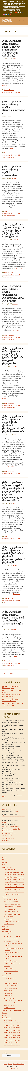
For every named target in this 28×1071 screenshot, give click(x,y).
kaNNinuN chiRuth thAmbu (12, 936)
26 (9, 673)
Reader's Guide (7, 809)
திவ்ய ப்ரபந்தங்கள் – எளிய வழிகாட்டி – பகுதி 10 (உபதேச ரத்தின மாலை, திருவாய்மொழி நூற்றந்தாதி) (12, 48)
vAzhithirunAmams (9, 1005)
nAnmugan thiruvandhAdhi (12, 906)
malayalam (5, 929)
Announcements (13, 7)
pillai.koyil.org (17, 829)
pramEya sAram (8, 993)
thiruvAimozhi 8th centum (12, 1042)
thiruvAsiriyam (8, 919)
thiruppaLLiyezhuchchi (11, 971)
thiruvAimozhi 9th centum (12, 1045)
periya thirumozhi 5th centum (14, 882)
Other (4, 976)
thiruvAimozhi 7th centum (12, 1040)
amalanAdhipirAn (9, 934)
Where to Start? (13, 1)
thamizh (17, 92)
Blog (3, 860)
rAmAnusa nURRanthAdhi (12, 914)
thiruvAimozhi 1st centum (12, 1025)
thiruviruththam (9, 924)
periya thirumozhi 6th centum (14, 884)
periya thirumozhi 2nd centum (14, 874)
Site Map (5, 6)
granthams (14, 4)
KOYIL (7, 20)
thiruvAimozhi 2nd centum (12, 1027)
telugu (4, 1013)
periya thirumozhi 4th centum (14, 879)
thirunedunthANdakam (11, 894)
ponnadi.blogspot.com (9, 833)
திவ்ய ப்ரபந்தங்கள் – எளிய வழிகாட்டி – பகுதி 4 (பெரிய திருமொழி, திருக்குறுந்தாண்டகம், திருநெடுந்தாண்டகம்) (13, 424)
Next (12, 673)
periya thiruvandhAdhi (11, 911)
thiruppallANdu (9, 968)
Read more (5, 85)
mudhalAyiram (7, 931)
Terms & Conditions (18, 1064)
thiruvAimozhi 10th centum (12, 1023)
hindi (3, 864)
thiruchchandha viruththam (12, 963)
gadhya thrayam (9, 981)
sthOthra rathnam (9, 998)
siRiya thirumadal (9, 916)
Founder (11, 10)
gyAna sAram (8, 990)
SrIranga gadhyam (10, 985)
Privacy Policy (8, 1064)
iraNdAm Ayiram (7, 867)
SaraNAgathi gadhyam (12, 983)
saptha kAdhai (8, 995)
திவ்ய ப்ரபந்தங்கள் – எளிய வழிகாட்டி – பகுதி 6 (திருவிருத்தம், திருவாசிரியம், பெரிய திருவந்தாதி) (13, 293)
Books (20, 4)
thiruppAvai (7, 973)
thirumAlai (7, 966)
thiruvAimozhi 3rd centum (12, 1030)
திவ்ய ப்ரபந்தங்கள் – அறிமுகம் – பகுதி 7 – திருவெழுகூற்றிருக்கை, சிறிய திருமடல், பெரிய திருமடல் (14, 230)
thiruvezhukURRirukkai (11, 921)
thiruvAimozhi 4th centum (12, 1032)
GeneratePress (14, 1068)
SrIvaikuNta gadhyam (11, 988)
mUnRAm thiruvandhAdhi (12, 904)
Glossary (5, 862)
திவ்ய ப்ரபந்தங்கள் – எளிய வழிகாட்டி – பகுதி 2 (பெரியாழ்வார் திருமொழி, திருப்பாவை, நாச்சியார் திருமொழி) (13, 555)
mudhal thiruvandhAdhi (11, 902)
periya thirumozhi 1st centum (14, 872)
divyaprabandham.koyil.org (10, 826)
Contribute (18, 10)
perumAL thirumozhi (10, 961)
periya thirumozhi (9, 869)
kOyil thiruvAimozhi (10, 1020)
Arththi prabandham (10, 978)
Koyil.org (5, 1)
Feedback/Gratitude (9, 9)
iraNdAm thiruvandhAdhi (11, 899)
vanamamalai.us (7, 836)
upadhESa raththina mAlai (12, 1003)
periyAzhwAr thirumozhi (11, 941)
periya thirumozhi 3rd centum (14, 877)
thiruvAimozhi (6, 1018)
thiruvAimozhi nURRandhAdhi (13, 1000)
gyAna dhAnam (13, 6)
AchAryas (22, 1)
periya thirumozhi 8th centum (14, 889)
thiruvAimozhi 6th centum (12, 1037)
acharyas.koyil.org (7, 822)
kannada (5, 926)
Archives (5, 1053)
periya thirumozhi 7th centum (14, 887)
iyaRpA (4, 897)
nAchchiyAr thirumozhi (11, 939)
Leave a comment (9, 157)
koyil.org (16, 811)
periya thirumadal (9, 909)
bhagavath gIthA (16, 3)
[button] (19, 21)
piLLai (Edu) (7, 3)
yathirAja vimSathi (9, 1008)
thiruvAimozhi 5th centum (12, 1035)
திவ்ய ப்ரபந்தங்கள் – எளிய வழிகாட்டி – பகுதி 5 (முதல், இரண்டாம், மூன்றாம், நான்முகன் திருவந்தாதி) (12, 356)
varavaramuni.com (8, 838)
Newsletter (6, 12)
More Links (5, 840)
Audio (4, 857)
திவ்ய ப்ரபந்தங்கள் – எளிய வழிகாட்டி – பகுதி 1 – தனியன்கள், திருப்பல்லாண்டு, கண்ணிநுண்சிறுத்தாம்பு (13, 619)
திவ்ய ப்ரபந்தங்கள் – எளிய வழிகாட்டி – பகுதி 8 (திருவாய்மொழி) (12, 170)
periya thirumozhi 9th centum (14, 892)
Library (12, 12)
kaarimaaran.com (7, 831)
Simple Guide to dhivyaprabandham (13, 1010)
